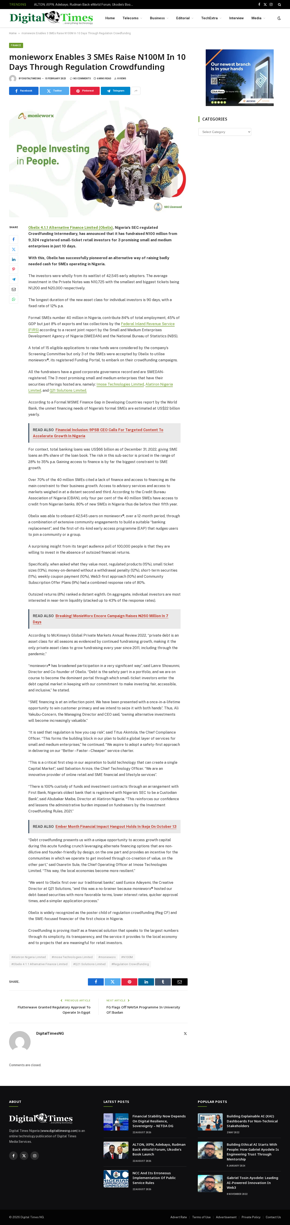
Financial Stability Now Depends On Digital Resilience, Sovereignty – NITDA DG (159, 1121)
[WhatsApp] (13, 299)
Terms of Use (201, 1217)
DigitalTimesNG (31, 78)
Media (256, 18)
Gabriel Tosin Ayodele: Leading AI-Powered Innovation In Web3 (252, 1182)
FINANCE (16, 45)
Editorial (183, 18)
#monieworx (107, 957)
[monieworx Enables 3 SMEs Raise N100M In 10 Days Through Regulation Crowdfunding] (98, 159)
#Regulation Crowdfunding (130, 964)
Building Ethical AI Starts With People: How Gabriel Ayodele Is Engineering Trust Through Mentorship (253, 1151)
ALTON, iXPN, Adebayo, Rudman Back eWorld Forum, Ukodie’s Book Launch (85, 4)
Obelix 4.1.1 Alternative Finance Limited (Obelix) (70, 227)
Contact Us (273, 1217)
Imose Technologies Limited (120, 384)
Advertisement (226, 1217)
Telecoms (130, 18)
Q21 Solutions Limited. (68, 390)
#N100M (127, 957)
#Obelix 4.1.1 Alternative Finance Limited (39, 964)
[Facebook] (13, 239)
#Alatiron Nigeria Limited (28, 957)
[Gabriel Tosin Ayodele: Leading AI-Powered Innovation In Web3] (210, 1183)
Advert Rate (178, 1217)
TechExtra (209, 18)
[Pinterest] (13, 269)
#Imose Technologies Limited (72, 957)
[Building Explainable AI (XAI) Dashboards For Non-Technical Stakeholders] (210, 1122)
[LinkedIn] (13, 259)
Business (157, 18)
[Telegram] (13, 279)
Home (110, 18)
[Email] (13, 289)
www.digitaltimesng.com (59, 1131)
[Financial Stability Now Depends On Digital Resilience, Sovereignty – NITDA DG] (116, 1122)
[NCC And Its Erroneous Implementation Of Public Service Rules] (116, 1178)
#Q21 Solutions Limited (89, 964)
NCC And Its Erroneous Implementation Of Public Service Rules (154, 1178)
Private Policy (251, 1217)
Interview (236, 18)
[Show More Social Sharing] (135, 91)
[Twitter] (13, 249)
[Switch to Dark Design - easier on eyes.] (278, 18)
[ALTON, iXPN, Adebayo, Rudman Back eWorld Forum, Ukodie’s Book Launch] (116, 1150)
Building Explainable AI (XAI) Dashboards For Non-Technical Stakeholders (252, 1121)
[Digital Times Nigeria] (51, 18)
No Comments (82, 78)
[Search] (279, 4)
